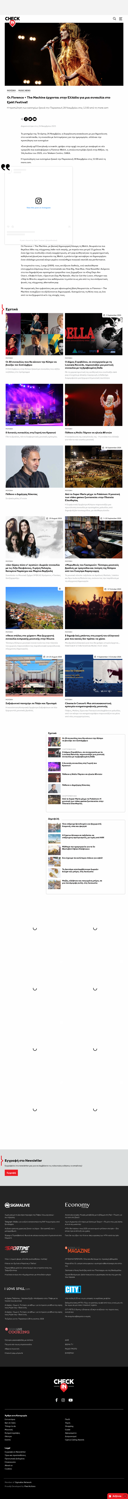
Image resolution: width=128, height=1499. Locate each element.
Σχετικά (12, 309)
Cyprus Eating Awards (74, 1440)
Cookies (8, 1469)
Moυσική (9, 1429)
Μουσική (11, 90)
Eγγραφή (11, 1172)
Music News (24, 90)
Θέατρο (8, 1436)
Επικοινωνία (10, 1462)
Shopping (69, 1426)
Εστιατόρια (10, 1419)
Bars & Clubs (10, 1423)
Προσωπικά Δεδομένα (14, 1458)
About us (9, 1465)
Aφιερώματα (70, 1433)
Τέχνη (67, 1423)
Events (8, 1440)
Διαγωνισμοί (70, 1436)
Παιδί (67, 1419)
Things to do (10, 1426)
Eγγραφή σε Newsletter (15, 1452)
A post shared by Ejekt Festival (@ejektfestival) (38, 240)
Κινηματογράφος (12, 1433)
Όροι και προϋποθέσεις (15, 1455)
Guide (67, 1429)
